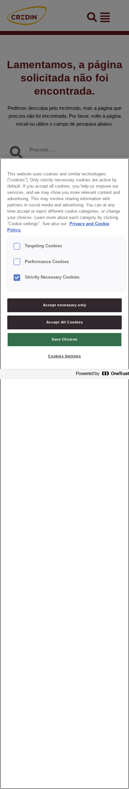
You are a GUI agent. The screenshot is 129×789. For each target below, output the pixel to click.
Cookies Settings (64, 356)
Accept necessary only (64, 305)
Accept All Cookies (64, 322)
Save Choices (64, 339)
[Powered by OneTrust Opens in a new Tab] (100, 375)
